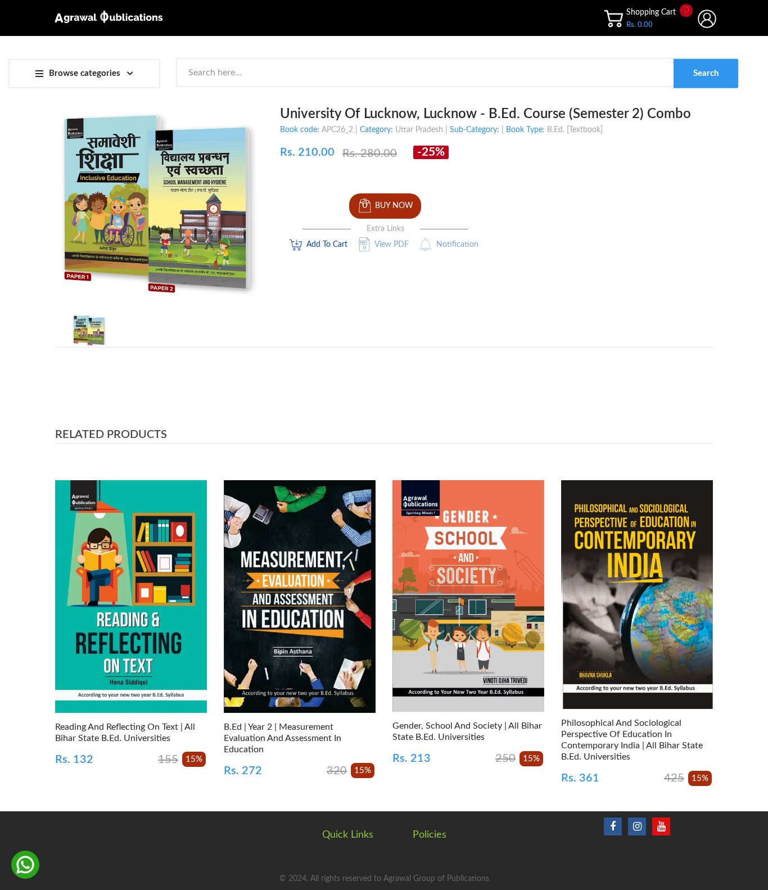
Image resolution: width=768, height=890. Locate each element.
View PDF (391, 245)
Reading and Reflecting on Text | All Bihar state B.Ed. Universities (125, 732)
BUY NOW (394, 206)
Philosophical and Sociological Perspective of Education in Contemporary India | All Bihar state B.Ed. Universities (632, 740)
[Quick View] (170, 608)
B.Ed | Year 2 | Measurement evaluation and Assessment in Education (282, 738)
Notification (457, 245)
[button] (66, 613)
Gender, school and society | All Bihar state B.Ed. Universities (467, 731)
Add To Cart (326, 245)
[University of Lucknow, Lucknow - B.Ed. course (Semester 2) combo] (89, 330)
